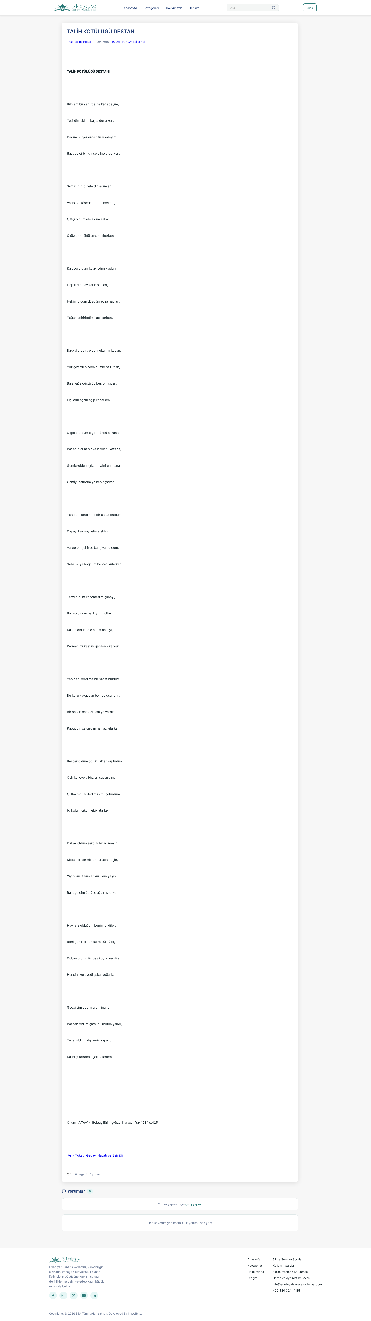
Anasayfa (130, 8)
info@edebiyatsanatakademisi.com (297, 1284)
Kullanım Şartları (284, 1265)
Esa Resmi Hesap (80, 41)
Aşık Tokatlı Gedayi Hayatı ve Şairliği (95, 1155)
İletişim (194, 8)
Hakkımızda (174, 8)
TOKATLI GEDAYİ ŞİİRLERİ (128, 41)
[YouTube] (84, 1295)
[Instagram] (63, 1295)
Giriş (310, 8)
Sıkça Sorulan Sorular (288, 1259)
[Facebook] (53, 1295)
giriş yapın (193, 1204)
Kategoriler (151, 8)
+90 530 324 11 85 (286, 1290)
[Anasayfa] (75, 8)
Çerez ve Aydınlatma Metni (291, 1278)
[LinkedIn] (94, 1295)
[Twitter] (74, 1295)
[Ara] (274, 8)
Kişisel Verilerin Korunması (290, 1272)
